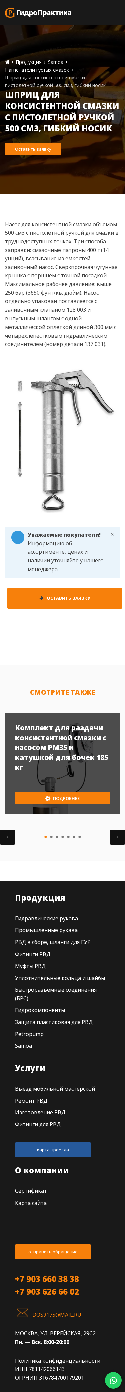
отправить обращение (53, 1252)
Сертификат (31, 1190)
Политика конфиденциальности (57, 1360)
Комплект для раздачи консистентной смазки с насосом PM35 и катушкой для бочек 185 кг (61, 747)
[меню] (116, 10)
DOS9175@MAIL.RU (56, 1314)
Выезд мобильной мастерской (55, 1088)
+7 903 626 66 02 (47, 1291)
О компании (42, 1170)
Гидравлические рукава (46, 918)
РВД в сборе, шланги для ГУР (53, 942)
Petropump (29, 1034)
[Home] (7, 62)
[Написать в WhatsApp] (113, 1380)
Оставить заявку (33, 149)
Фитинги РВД (32, 954)
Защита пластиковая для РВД (54, 1022)
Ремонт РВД (31, 1100)
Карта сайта (31, 1203)
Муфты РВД (30, 966)
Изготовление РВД (40, 1112)
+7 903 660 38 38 (47, 1278)
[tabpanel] (62, 763)
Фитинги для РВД (38, 1124)
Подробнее (66, 798)
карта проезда (53, 1150)
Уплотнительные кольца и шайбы (60, 978)
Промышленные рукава (46, 930)
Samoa (23, 1045)
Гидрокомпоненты (40, 1010)
